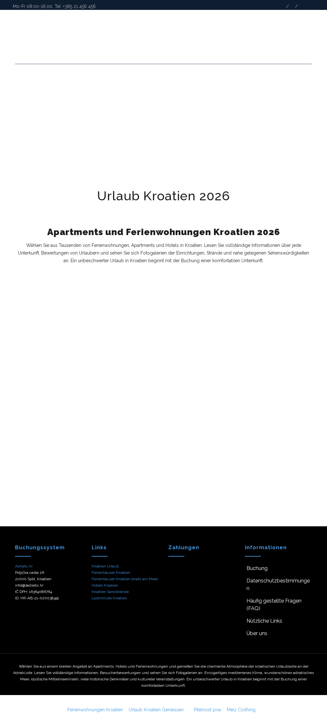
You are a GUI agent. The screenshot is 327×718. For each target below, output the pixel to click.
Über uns (257, 633)
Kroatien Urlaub (105, 566)
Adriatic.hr (24, 566)
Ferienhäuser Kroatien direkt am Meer (125, 579)
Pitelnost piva (207, 709)
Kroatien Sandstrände (110, 591)
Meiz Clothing (241, 709)
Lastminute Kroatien (109, 598)
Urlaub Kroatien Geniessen (156, 709)
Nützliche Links (264, 621)
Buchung (257, 568)
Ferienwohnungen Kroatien (95, 709)
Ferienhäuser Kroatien (111, 572)
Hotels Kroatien (105, 585)
